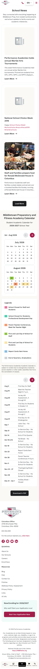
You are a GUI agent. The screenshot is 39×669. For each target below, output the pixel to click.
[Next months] (32, 235)
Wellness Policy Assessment (12, 586)
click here (25, 536)
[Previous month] (25, 235)
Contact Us (6, 579)
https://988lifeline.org (19, 650)
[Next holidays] (32, 380)
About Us (5, 551)
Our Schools (6, 555)
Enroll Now (6, 562)
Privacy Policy (7, 589)
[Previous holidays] (25, 380)
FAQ (3, 575)
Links (4, 593)
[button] (36, 2)
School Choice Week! (18, 125)
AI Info (4, 596)
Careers (4, 558)
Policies (4, 582)
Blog (3, 571)
